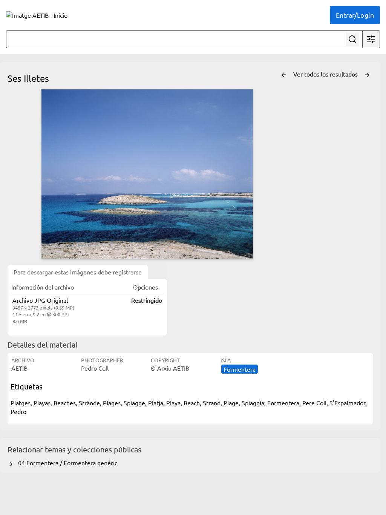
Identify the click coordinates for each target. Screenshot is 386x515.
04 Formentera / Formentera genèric (66, 462)
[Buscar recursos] (352, 39)
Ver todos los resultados (326, 74)
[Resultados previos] (284, 75)
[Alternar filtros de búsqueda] (371, 39)
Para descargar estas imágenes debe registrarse (78, 272)
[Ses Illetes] (147, 174)
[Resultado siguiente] (367, 75)
